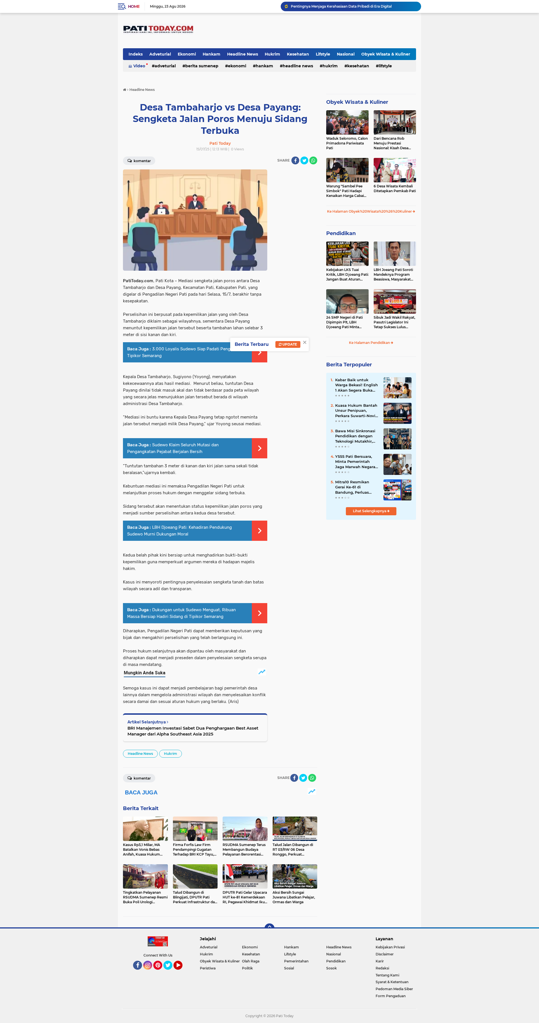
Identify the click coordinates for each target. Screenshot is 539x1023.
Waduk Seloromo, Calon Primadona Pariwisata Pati (347, 143)
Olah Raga (250, 961)
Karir (380, 961)
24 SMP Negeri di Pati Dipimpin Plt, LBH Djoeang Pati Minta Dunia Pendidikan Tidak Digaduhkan (346, 322)
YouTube (181, 972)
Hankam (211, 54)
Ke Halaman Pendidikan (370, 343)
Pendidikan (341, 233)
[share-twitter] (304, 160)
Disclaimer (385, 954)
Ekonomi (187, 54)
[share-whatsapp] (313, 160)
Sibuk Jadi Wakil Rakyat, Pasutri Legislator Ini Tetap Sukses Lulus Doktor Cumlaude (394, 322)
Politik (247, 968)
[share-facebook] (295, 160)
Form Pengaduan (391, 996)
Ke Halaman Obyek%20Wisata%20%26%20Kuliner (370, 211)
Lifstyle (323, 54)
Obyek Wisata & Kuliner (385, 54)
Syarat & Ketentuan (392, 982)
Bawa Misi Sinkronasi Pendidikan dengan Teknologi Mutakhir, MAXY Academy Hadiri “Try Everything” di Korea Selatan (356, 436)
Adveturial (160, 54)
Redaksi (382, 968)
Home (134, 6)
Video (139, 65)
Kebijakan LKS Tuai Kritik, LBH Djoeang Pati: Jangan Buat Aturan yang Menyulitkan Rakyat (347, 275)
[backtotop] (269, 928)
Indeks (136, 54)
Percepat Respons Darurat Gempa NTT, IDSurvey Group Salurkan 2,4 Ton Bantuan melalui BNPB (353, 7)
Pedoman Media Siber (394, 989)
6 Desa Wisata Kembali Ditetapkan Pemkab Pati (395, 188)
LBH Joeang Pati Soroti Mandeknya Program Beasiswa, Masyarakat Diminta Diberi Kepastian (395, 275)
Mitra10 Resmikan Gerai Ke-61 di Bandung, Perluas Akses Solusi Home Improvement (353, 487)
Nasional (346, 54)
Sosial (289, 968)
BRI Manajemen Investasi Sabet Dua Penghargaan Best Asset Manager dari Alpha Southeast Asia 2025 (192, 731)
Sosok (331, 968)
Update (289, 344)
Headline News (242, 54)
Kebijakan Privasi (390, 947)
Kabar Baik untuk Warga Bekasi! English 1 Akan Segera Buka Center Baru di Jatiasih (357, 385)
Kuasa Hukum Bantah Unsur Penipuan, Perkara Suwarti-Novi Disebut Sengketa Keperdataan (356, 410)
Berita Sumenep (201, 65)
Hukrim (272, 54)
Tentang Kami (387, 975)
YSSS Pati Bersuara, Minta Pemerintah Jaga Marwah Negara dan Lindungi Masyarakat (355, 461)
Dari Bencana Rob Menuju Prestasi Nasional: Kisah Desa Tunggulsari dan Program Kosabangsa (392, 143)
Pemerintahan (296, 961)
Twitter (170, 972)
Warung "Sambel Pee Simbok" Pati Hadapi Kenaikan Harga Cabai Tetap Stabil (345, 191)
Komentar (142, 161)
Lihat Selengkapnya (370, 511)
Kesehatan (298, 54)
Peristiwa (208, 968)
